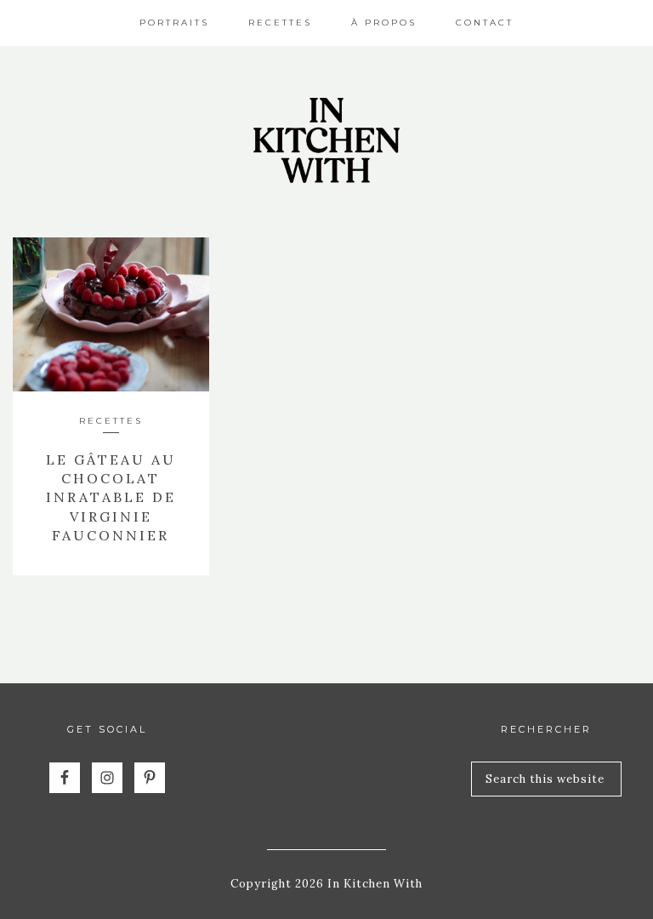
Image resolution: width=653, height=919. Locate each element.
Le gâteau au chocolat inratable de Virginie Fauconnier (111, 498)
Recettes (111, 420)
